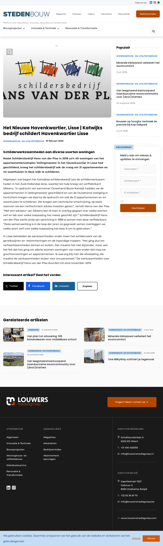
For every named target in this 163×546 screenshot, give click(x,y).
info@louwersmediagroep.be (137, 501)
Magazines (61, 14)
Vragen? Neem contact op (130, 402)
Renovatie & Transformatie (81, 28)
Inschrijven (138, 208)
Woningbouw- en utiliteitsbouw (23, 141)
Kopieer (87, 286)
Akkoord (151, 538)
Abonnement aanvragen (51, 457)
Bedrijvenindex (148, 14)
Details (136, 538)
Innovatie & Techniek (43, 28)
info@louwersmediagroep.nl (137, 453)
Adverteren (106, 14)
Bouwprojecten (12, 28)
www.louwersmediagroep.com (138, 518)
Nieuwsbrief (124, 14)
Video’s (91, 14)
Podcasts (76, 14)
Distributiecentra (16, 465)
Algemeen (13, 437)
